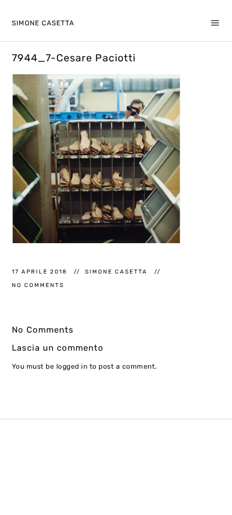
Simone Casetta (43, 23)
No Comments (38, 285)
